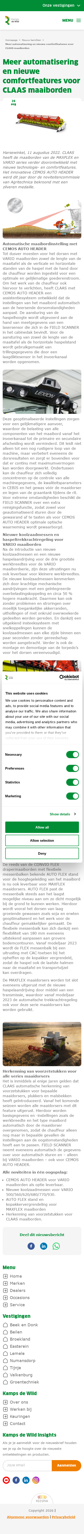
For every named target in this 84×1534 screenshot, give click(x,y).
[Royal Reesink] (42, 1496)
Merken (17, 1283)
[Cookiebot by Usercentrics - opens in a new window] (60, 677)
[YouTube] (6, 1480)
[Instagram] (35, 1480)
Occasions (20, 1297)
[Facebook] (16, 1480)
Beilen (16, 1331)
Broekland (20, 1339)
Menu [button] (67, 20)
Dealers (17, 1290)
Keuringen (20, 1416)
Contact (17, 1423)
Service (17, 1304)
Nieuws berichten (31, 40)
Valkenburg (21, 1374)
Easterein (19, 1346)
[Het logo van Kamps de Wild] (12, 20)
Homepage (11, 40)
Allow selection (42, 840)
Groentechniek (24, 1381)
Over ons (19, 1402)
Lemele (17, 1353)
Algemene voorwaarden (28, 1517)
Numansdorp (22, 1360)
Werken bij (21, 1409)
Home (16, 1276)
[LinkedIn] (26, 1480)
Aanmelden (66, 1465)
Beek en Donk (24, 1324)
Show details (60, 814)
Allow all (42, 827)
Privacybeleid (63, 1517)
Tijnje (15, 1367)
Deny (42, 853)
